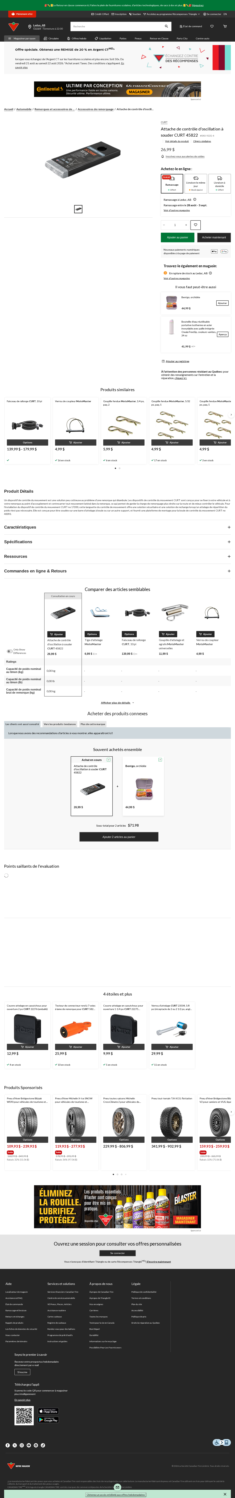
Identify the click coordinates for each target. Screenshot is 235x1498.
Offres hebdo (79, 38)
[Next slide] (231, 415)
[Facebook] (8, 1445)
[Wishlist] (212, 27)
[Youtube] (29, 1445)
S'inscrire (22, 1372)
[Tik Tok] (43, 1445)
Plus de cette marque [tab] (93, 724)
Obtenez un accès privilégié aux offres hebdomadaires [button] (116, 1494)
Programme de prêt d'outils (60, 1335)
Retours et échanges (15, 1316)
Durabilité (93, 1335)
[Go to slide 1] (78, 209)
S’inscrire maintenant (158, 1261)
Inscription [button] (121, 14)
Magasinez (198, 5)
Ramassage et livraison (16, 1310)
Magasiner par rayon (24, 38)
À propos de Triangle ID (99, 1298)
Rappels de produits (15, 1323)
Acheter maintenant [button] (214, 237)
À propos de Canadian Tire (101, 1292)
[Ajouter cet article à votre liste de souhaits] (195, 225)
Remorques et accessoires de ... (55, 109)
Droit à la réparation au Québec (145, 1323)
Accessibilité (137, 1310)
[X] (15, 1445)
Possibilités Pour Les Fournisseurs (105, 1347)
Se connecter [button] (214, 14)
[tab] (172, 183)
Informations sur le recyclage (102, 1341)
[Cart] (225, 27)
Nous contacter (13, 1335)
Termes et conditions (141, 1298)
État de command (192, 26)
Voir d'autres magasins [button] (177, 210)
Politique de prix (138, 1316)
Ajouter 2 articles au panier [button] (119, 837)
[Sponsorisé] (117, 89)
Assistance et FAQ (14, 1298)
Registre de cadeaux (56, 1323)
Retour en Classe (159, 38)
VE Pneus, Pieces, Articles (59, 1304)
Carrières (93, 1310)
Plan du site (136, 1304)
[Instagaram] (22, 1445)
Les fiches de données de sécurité (21, 1329)
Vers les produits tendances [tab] (60, 724)
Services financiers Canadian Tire (62, 1292)
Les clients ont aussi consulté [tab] (22, 724)
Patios (123, 38)
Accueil (8, 109)
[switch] (11, 651)
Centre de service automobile (61, 1298)
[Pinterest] (36, 1445)
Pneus (138, 38)
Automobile (23, 109)
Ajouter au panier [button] (177, 237)
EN (225, 14)
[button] (166, 26)
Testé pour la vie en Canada (101, 1323)
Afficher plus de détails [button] (116, 702)
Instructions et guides (57, 1341)
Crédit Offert (102, 14)
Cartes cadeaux (54, 1316)
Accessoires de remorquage (96, 109)
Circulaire (54, 38)
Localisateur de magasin (17, 1292)
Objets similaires (202, 141)
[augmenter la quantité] (164, 225)
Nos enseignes (96, 1304)
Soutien (136, 14)
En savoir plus (22, 1399)
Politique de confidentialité (143, 1292)
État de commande (14, 1304)
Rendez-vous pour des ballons (61, 1329)
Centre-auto (202, 38)
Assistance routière (56, 1310)
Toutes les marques (98, 1316)
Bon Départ (94, 1329)
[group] (27, 1151)
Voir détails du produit (177, 141)
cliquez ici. (181, 378)
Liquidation (105, 38)
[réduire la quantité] (186, 225)
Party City (182, 38)
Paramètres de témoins (16, 1341)
